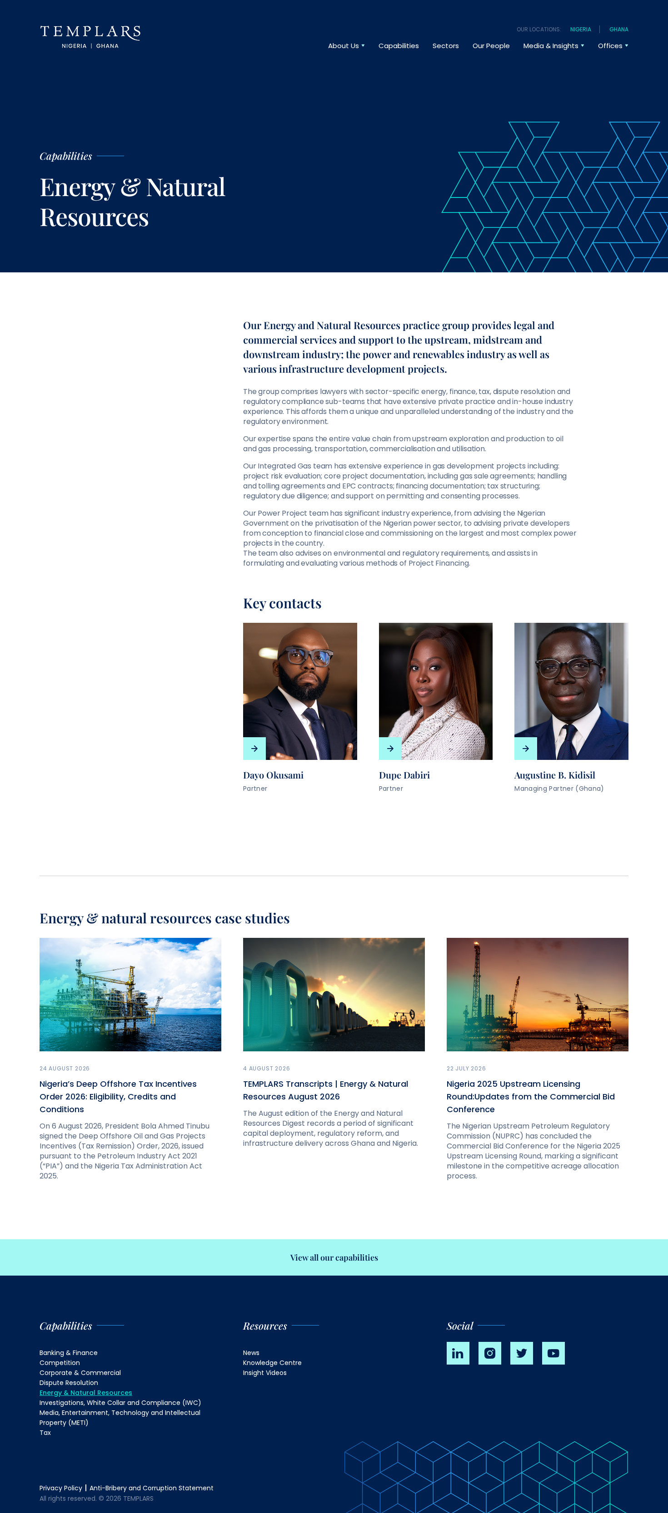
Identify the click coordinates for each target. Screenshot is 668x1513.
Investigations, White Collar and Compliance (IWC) (120, 1402)
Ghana (618, 29)
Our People (491, 45)
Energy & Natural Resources (86, 1392)
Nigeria (580, 29)
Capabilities (399, 45)
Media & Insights (550, 45)
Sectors (446, 45)
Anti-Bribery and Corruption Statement (152, 1488)
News (251, 1352)
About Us (343, 45)
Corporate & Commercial (80, 1372)
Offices (610, 45)
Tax (45, 1432)
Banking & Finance (69, 1352)
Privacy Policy (61, 1488)
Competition (60, 1362)
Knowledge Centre (272, 1362)
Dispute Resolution (69, 1382)
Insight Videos (265, 1372)
